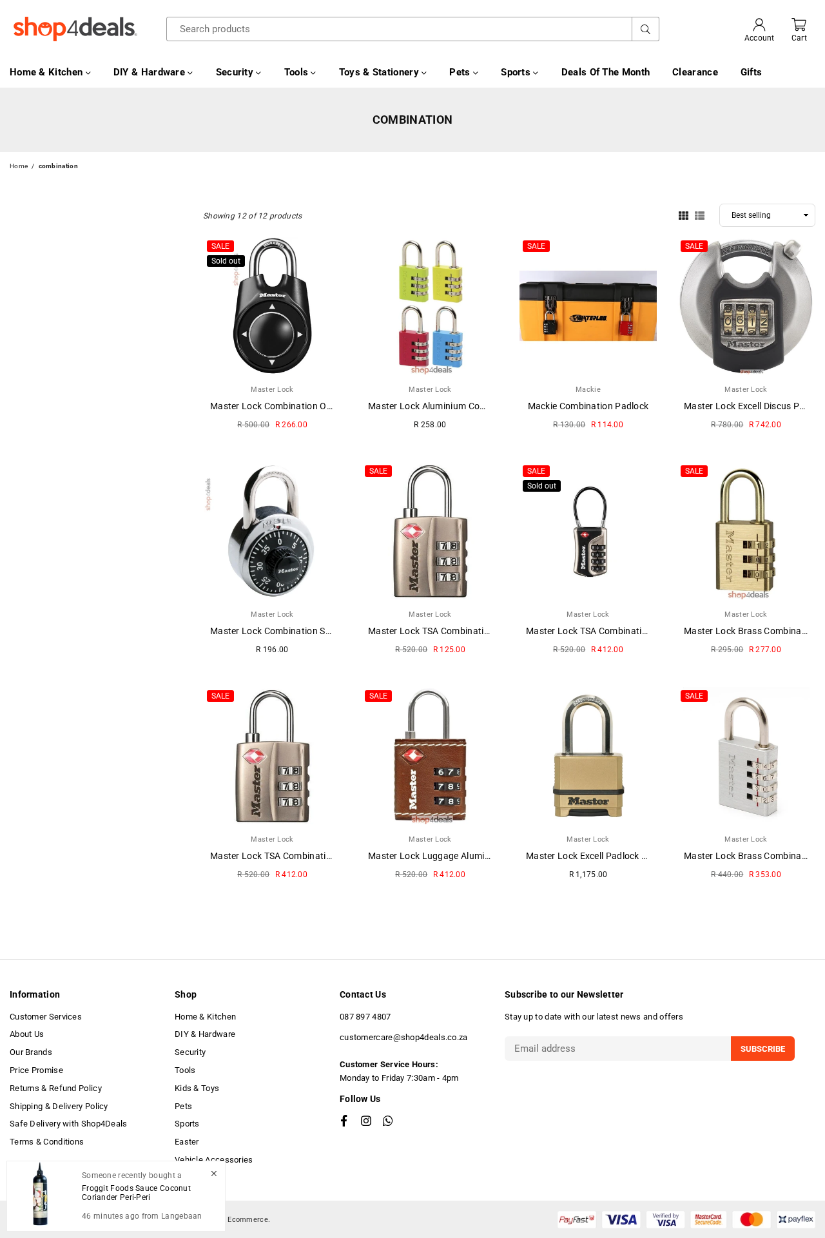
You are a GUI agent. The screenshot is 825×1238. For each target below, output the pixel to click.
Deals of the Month (605, 72)
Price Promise (36, 1070)
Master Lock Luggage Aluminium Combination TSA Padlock (492, 856)
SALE (220, 246)
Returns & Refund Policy (56, 1088)
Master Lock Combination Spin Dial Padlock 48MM (315, 631)
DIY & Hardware (150, 72)
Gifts (751, 72)
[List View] (699, 214)
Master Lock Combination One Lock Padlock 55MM (316, 406)
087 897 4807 (365, 1016)
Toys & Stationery (380, 72)
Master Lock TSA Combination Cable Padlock (619, 631)
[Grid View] (683, 214)
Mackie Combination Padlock (588, 406)
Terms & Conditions (47, 1141)
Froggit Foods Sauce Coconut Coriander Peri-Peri (136, 1193)
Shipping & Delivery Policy (59, 1106)
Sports (517, 72)
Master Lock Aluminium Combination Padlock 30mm (477, 406)
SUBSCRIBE (763, 1049)
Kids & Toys (197, 1088)
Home (19, 165)
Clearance (695, 72)
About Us (27, 1034)
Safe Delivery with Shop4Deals (69, 1123)
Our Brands (31, 1052)
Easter (187, 1141)
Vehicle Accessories (214, 1160)
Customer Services (46, 1016)
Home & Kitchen (48, 72)
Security (236, 72)
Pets (461, 72)
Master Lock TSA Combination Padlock (449, 631)
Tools (297, 72)
